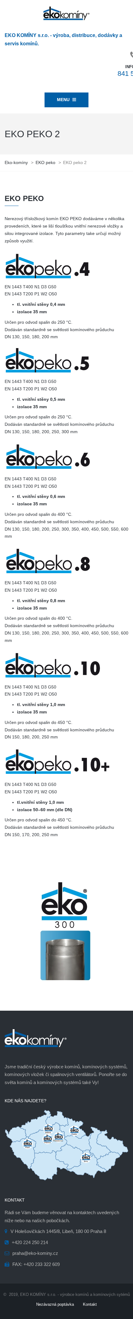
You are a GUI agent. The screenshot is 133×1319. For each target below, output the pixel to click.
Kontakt (90, 1304)
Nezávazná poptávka (55, 1304)
